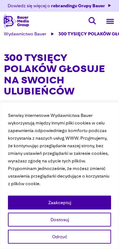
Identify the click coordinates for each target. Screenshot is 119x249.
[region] (59, 175)
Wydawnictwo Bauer (25, 33)
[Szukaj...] (92, 21)
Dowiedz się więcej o (56, 5)
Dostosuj (59, 219)
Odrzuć (59, 236)
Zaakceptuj (59, 202)
